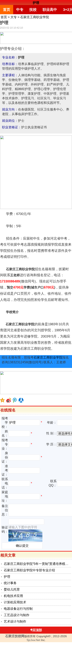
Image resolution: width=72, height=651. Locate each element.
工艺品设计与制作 (16, 615)
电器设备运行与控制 (18, 608)
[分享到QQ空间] (2, 400)
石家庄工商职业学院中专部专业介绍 (29, 570)
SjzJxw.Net (33, 640)
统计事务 (10, 583)
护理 (36, 2)
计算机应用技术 (15, 602)
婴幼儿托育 (12, 589)
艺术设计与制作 (15, 621)
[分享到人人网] (21, 400)
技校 (33, 10)
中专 (19, 10)
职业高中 (50, 10)
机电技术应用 (13, 596)
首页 (6, 10)
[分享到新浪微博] (8, 400)
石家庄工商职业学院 (34, 17)
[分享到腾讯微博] (14, 400)
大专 (13, 17)
